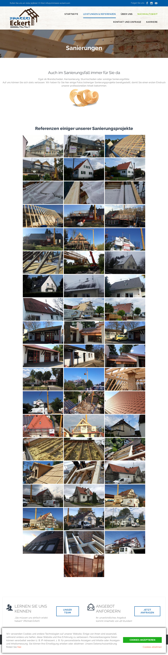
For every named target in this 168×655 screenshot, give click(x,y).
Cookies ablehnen (152, 647)
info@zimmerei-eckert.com (57, 3)
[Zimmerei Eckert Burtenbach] (24, 18)
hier (19, 647)
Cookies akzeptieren (142, 640)
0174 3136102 (31, 3)
